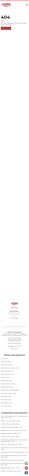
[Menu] (27, 5)
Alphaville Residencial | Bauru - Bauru (10, 468)
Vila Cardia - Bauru (5, 377)
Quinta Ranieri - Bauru (6, 396)
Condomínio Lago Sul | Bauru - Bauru (10, 436)
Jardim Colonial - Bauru (6, 380)
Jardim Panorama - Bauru (7, 387)
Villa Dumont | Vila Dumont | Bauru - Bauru (11, 444)
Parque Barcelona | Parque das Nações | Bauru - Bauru (14, 452)
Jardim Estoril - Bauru (6, 406)
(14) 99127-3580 (14, 318)
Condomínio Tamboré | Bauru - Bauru (10, 424)
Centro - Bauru (4, 358)
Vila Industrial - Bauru (6, 399)
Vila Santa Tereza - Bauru (7, 371)
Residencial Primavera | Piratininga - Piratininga (12, 460)
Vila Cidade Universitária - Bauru (8, 393)
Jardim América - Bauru (6, 364)
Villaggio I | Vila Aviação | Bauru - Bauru (10, 421)
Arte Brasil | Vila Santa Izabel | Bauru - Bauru (11, 427)
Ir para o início (6, 28)
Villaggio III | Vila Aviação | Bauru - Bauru (11, 471)
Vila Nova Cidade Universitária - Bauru (10, 390)
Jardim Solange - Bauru (6, 402)
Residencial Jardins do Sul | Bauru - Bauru (11, 433)
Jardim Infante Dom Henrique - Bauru (10, 368)
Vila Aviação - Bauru (5, 361)
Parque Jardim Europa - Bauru (8, 383)
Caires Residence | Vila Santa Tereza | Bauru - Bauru (13, 430)
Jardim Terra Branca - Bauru (7, 374)
